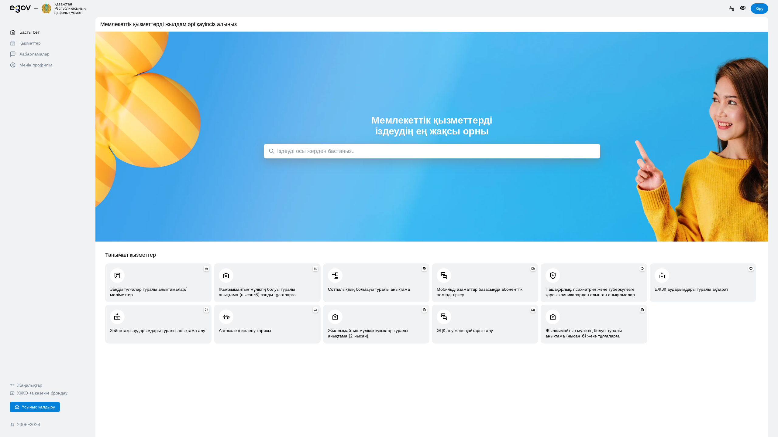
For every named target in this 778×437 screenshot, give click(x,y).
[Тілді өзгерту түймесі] (732, 8)
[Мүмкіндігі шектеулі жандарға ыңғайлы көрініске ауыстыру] (743, 8)
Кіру (759, 8)
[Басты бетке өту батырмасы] (20, 8)
